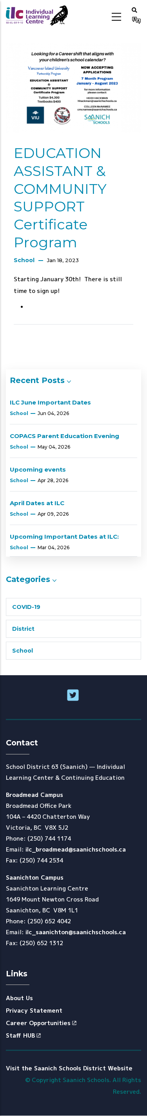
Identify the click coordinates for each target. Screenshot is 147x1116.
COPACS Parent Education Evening (64, 436)
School (24, 260)
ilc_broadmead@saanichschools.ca (75, 849)
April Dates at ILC (37, 503)
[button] (134, 9)
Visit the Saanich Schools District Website (69, 1068)
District (23, 628)
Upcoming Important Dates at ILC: (64, 536)
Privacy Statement (34, 1010)
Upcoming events (38, 469)
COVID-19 (26, 606)
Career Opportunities (38, 1023)
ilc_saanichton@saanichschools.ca (75, 932)
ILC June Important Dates (50, 402)
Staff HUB (20, 1035)
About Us (19, 998)
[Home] (37, 15)
